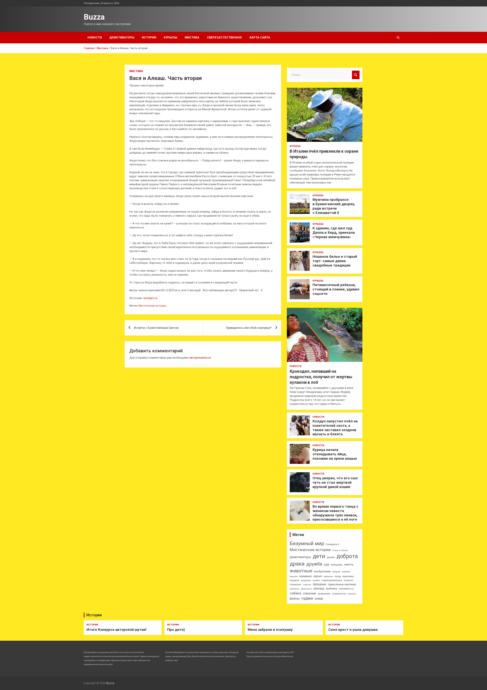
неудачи (294, 580)
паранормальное (332, 580)
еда (326, 564)
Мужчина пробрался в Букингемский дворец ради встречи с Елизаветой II (334, 206)
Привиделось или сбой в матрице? (249, 327)
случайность (346, 588)
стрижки (352, 594)
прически (294, 589)
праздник (319, 584)
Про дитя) (176, 629)
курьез (318, 576)
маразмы (328, 576)
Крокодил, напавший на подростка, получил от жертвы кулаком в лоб (321, 376)
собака (295, 593)
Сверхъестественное (224, 37)
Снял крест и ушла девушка (353, 629)
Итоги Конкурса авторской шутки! (116, 629)
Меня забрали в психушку (270, 629)
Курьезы (170, 37)
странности (339, 593)
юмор (319, 598)
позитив (307, 584)
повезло (348, 580)
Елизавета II (332, 544)
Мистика (192, 37)
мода (338, 576)
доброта (347, 556)
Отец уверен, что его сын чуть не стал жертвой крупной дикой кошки (335, 482)
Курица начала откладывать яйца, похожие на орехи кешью (335, 454)
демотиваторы (300, 557)
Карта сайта (260, 37)
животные (301, 571)
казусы (336, 571)
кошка (346, 571)
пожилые (295, 584)
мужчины (348, 576)
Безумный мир (307, 543)
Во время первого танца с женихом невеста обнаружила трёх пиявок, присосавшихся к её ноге (335, 513)
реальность (306, 589)
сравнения (324, 593)
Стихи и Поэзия (340, 550)
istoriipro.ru (150, 298)
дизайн (331, 557)
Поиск (356, 75)
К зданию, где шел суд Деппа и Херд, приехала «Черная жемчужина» (334, 232)
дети (319, 556)
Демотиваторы (121, 37)
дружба (314, 564)
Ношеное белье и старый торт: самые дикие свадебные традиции (335, 260)
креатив (294, 576)
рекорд (319, 588)
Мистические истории (152, 305)
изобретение (322, 571)
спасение (309, 593)
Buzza (94, 17)
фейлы (295, 598)
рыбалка (331, 588)
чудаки (307, 598)
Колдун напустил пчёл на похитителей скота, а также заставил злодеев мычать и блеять (335, 427)
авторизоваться (200, 357)
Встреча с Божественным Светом (156, 327)
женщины (337, 564)
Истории (149, 37)
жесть (348, 564)
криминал (305, 576)
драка (297, 564)
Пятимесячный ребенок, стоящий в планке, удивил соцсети (336, 289)
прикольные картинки (342, 584)
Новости (95, 37)
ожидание (306, 580)
